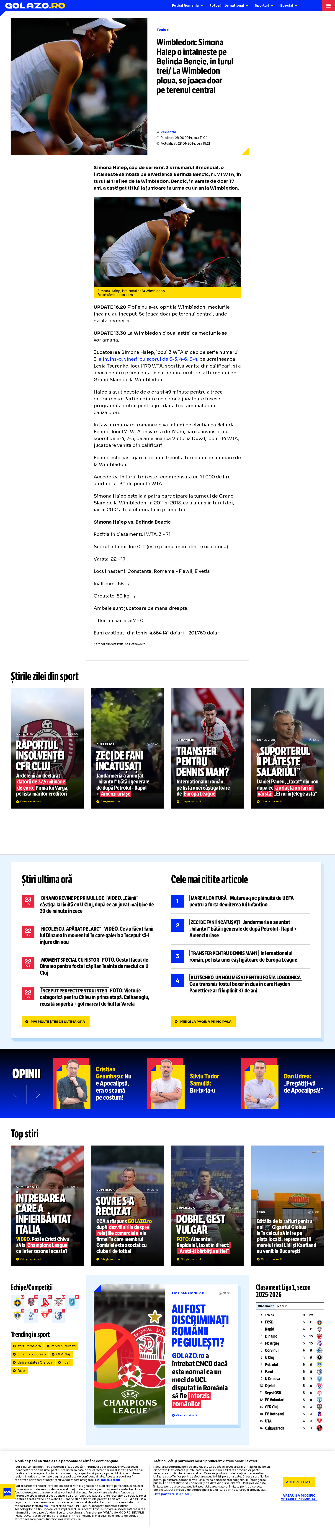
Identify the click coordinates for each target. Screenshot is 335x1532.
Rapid (269, 1329)
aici (46, 1506)
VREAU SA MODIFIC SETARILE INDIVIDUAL (299, 1497)
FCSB (269, 1322)
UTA (268, 1421)
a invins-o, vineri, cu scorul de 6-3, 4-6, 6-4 (148, 359)
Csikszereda (274, 1428)
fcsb (21, 1371)
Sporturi (262, 5)
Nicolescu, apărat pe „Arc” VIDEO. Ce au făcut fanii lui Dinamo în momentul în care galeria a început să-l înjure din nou (91, 935)
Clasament (266, 1306)
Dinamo (271, 1336)
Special (286, 5)
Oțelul (270, 1385)
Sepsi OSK (273, 1392)
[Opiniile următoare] (37, 1094)
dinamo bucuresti (32, 1354)
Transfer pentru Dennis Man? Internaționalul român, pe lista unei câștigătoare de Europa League (207, 748)
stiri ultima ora (29, 1346)
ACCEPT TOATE (299, 1482)
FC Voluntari (274, 1399)
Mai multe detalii (107, 1480)
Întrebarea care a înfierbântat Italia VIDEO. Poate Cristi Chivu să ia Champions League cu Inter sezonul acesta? (47, 1206)
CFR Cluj (63, 1354)
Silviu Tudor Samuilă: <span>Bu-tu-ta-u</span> (194, 1083)
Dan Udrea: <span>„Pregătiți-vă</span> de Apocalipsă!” (288, 1083)
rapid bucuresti (63, 1346)
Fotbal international (227, 5)
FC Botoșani (274, 1414)
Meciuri (282, 1306)
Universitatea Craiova (35, 1362)
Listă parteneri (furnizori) (172, 1494)
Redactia (168, 132)
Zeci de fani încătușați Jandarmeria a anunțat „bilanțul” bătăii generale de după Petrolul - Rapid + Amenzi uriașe (127, 748)
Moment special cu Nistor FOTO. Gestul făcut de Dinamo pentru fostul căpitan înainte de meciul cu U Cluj (91, 966)
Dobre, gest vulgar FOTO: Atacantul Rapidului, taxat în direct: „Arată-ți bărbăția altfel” (207, 1206)
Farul (269, 1371)
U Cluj (269, 1357)
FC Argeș (272, 1343)
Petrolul (271, 1364)
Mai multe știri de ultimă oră (58, 1022)
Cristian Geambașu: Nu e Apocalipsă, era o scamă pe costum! (100, 1083)
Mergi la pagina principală (206, 1022)
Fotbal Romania (185, 5)
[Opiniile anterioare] (15, 1094)
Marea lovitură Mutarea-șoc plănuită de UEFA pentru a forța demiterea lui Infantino (240, 901)
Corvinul (271, 1350)
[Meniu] (328, 5)
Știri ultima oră (47, 879)
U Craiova (272, 1378)
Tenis (161, 30)
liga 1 (66, 1362)
